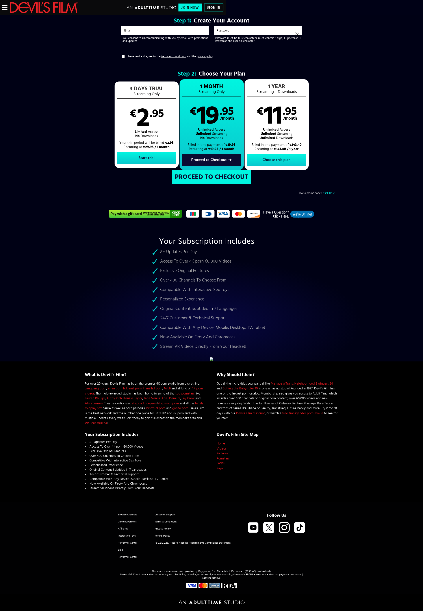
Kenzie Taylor (132, 398)
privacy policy (205, 56)
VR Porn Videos (96, 423)
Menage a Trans (282, 383)
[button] (147, 124)
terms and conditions (173, 56)
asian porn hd (117, 388)
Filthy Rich (114, 398)
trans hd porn (152, 388)
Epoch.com (139, 574)
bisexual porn (155, 408)
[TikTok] (299, 528)
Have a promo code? (316, 193)
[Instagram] (284, 528)
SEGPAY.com (253, 574)
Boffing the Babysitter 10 (240, 388)
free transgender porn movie (302, 413)
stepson (151, 403)
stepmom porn (168, 403)
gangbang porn (95, 388)
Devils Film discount (250, 413)
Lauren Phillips (95, 398)
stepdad (138, 403)
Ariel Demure (170, 398)
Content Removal (211, 577)
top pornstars (185, 393)
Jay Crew (188, 398)
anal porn (135, 388)
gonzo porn (180, 408)
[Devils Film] (44, 7)
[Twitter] (268, 528)
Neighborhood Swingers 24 (313, 383)
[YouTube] (253, 528)
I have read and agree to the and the (170, 56)
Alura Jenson (94, 403)
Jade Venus (152, 398)
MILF (167, 388)
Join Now (190, 7)
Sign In (213, 7)
